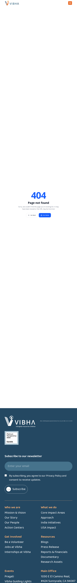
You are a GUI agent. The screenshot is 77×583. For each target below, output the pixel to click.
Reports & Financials (54, 552)
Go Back (33, 215)
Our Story (11, 517)
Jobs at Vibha (13, 547)
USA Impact (48, 527)
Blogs (44, 542)
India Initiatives (51, 522)
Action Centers (14, 527)
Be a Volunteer (14, 542)
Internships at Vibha (18, 552)
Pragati (9, 576)
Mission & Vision (15, 512)
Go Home (46, 215)
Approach (47, 517)
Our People (12, 522)
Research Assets (51, 562)
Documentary (50, 557)
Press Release (50, 547)
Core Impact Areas (53, 512)
